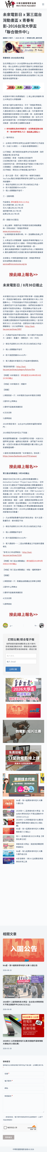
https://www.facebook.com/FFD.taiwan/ (20, 456)
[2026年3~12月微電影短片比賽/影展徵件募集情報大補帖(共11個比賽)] (23, 1025)
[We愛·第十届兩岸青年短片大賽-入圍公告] (23, 950)
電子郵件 (9, 1081)
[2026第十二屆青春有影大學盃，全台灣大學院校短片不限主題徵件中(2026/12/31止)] (23, 986)
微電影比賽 (31, 38)
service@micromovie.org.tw (15, 264)
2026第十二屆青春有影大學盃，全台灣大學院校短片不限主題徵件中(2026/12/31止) (30, 813)
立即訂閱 (13, 669)
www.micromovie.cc (11, 231)
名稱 (7, 1073)
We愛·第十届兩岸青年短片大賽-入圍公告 (20, 965)
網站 (6, 1088)
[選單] (43, 4)
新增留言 (9, 1096)
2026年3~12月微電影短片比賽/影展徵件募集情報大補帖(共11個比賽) (29, 822)
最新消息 (39, 38)
